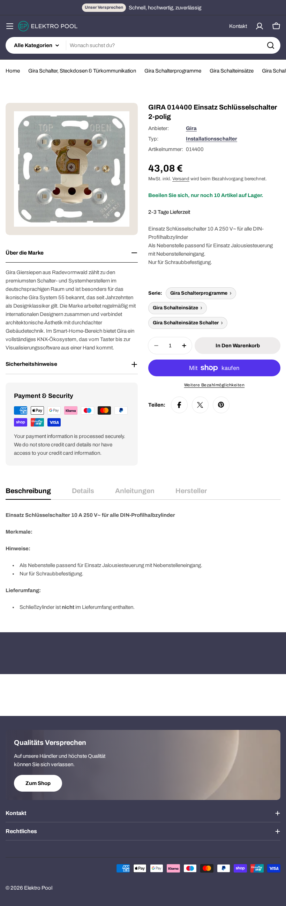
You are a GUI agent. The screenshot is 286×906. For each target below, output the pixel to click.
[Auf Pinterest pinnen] (221, 405)
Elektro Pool (38, 888)
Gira (191, 128)
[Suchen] (270, 45)
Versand (180, 178)
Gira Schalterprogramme (172, 71)
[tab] (28, 493)
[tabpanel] (143, 561)
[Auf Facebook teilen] (179, 405)
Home (13, 71)
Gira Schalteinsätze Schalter (186, 322)
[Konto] (259, 26)
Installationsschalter (211, 139)
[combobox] (143, 45)
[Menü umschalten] (10, 26)
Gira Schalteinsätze (232, 71)
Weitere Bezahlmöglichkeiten (214, 385)
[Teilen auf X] (200, 405)
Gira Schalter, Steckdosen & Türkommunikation (82, 71)
